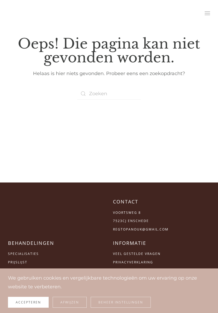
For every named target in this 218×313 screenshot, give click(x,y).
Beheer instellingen (120, 302)
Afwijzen (69, 302)
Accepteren (28, 302)
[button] (207, 13)
